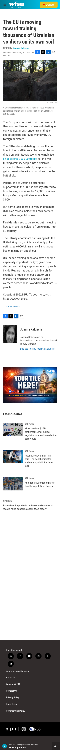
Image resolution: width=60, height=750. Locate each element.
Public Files (11, 704)
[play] (5, 746)
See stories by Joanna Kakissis (37, 348)
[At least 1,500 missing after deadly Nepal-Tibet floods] (13, 483)
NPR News (29, 424)
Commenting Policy (15, 711)
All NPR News (13, 306)
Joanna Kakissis (21, 48)
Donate (50, 4)
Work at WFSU (13, 684)
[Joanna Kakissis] (10, 334)
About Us (10, 677)
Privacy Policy (12, 697)
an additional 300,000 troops (20, 158)
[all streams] (56, 746)
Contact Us (11, 691)
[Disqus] (30, 598)
